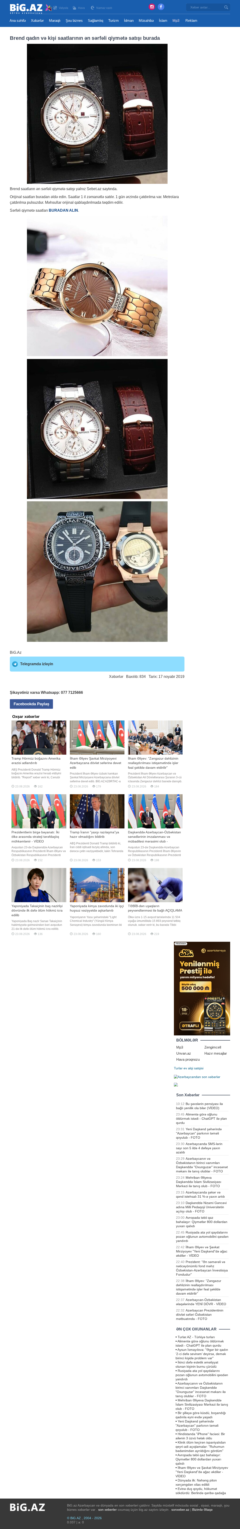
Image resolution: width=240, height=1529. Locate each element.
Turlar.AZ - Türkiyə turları (196, 1337)
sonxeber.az (180, 1509)
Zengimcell (212, 1047)
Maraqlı (54, 20)
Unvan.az (183, 1053)
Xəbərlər (37, 20)
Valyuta (63, 8)
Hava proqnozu (188, 1059)
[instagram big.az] (152, 7)
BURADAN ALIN (63, 210)
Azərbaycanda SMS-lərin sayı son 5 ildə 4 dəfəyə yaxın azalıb (199, 1148)
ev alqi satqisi (193, 1068)
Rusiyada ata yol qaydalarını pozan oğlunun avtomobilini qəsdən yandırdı (202, 1236)
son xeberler (107, 1509)
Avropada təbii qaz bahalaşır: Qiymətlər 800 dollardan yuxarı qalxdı (201, 1222)
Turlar (178, 1068)
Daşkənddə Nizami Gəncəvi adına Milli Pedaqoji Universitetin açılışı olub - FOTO (201, 1207)
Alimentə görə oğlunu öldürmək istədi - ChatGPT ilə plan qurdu (201, 1118)
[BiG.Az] (31, 9)
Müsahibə (146, 20)
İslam (163, 20)
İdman (129, 20)
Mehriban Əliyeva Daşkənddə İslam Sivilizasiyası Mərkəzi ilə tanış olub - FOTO (198, 1182)
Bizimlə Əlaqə (202, 1509)
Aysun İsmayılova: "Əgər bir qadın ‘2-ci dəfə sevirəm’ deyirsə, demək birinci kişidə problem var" (202, 1354)
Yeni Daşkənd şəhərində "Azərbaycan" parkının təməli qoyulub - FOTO (199, 1133)
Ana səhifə (18, 20)
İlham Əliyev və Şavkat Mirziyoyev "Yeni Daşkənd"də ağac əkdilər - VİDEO (201, 1251)
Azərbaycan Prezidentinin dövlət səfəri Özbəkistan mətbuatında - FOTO (199, 1314)
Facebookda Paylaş (31, 704)
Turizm (113, 20)
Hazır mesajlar (215, 1053)
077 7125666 (72, 692)
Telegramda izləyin (36, 664)
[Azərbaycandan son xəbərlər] (197, 1076)
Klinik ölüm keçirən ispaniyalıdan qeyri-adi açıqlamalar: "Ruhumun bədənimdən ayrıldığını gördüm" (201, 1446)
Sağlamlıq (95, 20)
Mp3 (175, 20)
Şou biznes (74, 20)
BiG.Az (16, 652)
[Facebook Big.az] (161, 7)
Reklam (191, 20)
